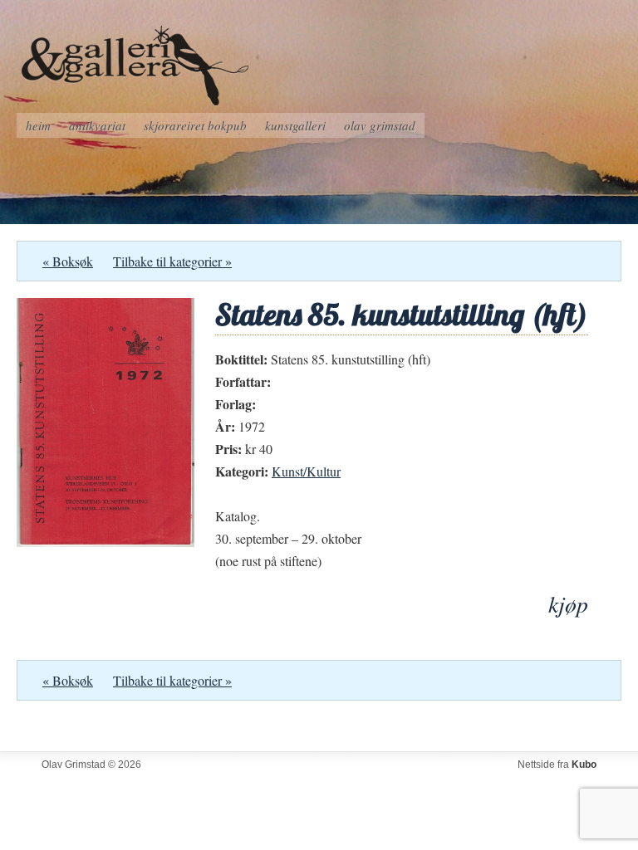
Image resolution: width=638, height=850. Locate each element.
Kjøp (568, 604)
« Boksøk (67, 261)
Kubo (584, 764)
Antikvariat (97, 125)
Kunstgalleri (295, 125)
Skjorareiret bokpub (195, 125)
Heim (38, 125)
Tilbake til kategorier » (172, 261)
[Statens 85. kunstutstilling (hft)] (105, 541)
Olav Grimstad (379, 125)
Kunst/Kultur (306, 471)
